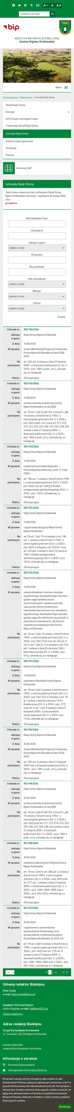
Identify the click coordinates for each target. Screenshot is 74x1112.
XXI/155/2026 (31, 383)
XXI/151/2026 (31, 661)
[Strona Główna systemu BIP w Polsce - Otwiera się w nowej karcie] (11, 27)
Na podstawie (36, 266)
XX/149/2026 (31, 783)
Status (36, 303)
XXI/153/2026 (31, 507)
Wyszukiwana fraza (36, 218)
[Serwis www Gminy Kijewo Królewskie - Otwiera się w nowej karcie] (65, 27)
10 (63, 972)
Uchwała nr (37, 230)
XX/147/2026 (31, 908)
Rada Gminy (26, 97)
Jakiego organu (36, 242)
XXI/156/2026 (31, 329)
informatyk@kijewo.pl (23, 994)
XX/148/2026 (31, 843)
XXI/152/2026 (31, 572)
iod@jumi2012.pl (39, 1008)
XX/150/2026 (31, 729)
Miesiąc (37, 291)
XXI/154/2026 (31, 446)
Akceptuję (64, 1107)
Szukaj (61, 316)
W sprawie (36, 254)
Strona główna (10, 97)
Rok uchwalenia (36, 279)
